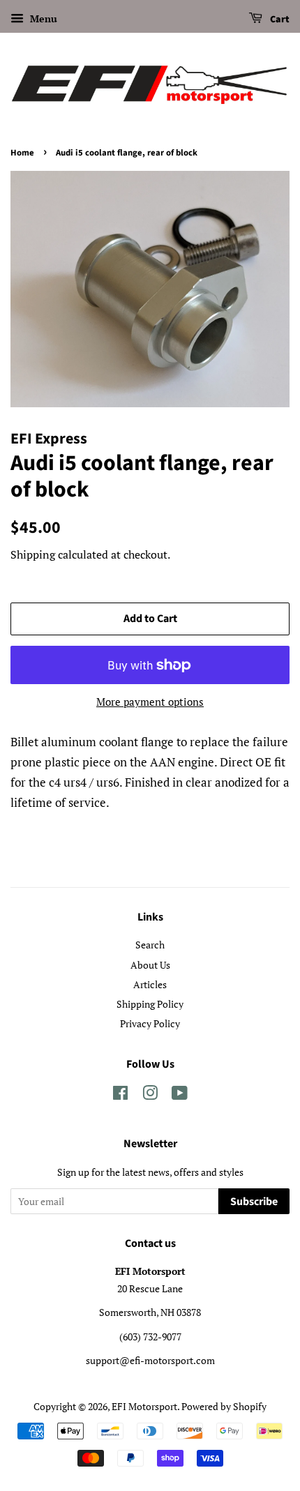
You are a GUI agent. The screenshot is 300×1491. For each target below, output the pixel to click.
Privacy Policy (150, 1023)
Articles (150, 984)
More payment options (150, 702)
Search (150, 944)
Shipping (32, 554)
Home (22, 152)
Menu (42, 18)
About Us (150, 964)
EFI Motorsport (144, 1406)
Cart (279, 20)
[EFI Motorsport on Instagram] (150, 1095)
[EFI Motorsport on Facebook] (120, 1095)
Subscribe (254, 1201)
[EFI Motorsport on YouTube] (180, 1095)
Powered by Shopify (224, 1406)
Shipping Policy (150, 1004)
